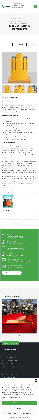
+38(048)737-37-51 (18, 3)
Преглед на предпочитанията (19, 413)
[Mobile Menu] (35, 6)
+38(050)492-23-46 (18, 10)
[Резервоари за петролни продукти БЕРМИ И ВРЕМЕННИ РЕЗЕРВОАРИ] (19, 316)
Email (18, 223)
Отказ (19, 408)
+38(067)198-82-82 (11, 363)
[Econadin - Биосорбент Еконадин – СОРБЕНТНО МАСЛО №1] (6, 6)
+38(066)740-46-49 (18, 5)
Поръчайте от (11, 273)
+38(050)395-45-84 (18, 7)
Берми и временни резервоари (13, 101)
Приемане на (19, 403)
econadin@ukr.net (16, 267)
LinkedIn (14, 223)
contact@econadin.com (19, 261)
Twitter (11, 223)
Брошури (6, 192)
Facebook (8, 223)
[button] (36, 380)
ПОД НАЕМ (19, 44)
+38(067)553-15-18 (15, 255)
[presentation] (4, 68)
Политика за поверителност (18, 417)
